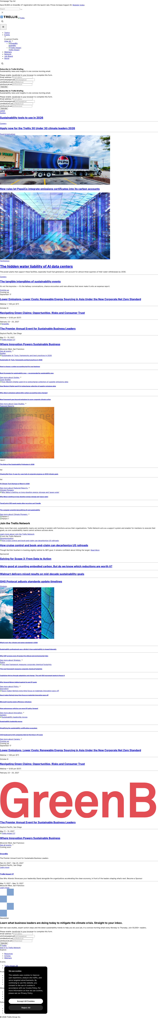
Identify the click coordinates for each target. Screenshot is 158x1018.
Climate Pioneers (7, 490)
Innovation (4, 689)
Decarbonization (6, 538)
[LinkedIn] (1, 1005)
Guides (3, 113)
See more (9, 377)
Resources (8, 954)
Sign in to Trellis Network (10, 948)
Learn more (17, 534)
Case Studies (5, 380)
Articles (7, 956)
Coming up (4, 290)
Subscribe (4, 87)
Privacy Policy (26, 993)
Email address (6, 77)
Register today (78, 5)
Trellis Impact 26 (11, 966)
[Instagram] (4, 1005)
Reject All (25, 1008)
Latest (2, 111)
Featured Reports (7, 406)
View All (7, 41)
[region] (25, 990)
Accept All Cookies (26, 1001)
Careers (3, 123)
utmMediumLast (6, 82)
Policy (2, 662)
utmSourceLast (6, 84)
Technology (4, 261)
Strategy (3, 586)
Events (7, 35)
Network (7, 54)
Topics (7, 33)
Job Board (8, 56)
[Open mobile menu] (3, 27)
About (6, 58)
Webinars (8, 52)
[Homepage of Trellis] (3, 945)
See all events (6, 351)
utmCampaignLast (7, 80)
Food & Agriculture (7, 134)
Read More (95, 550)
